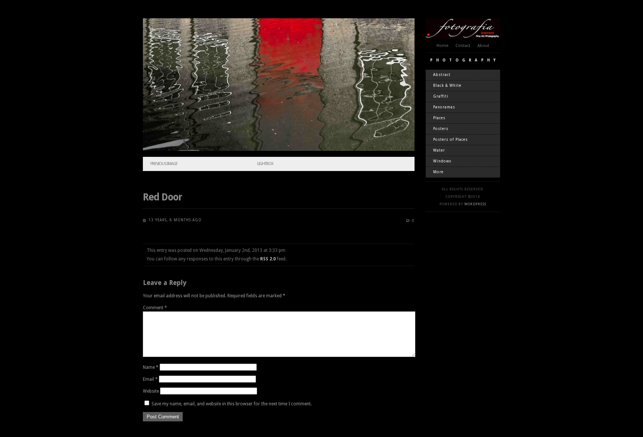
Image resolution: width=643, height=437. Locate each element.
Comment (155, 307)
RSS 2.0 (268, 259)
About (483, 45)
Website (151, 391)
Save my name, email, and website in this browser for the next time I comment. (231, 403)
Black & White (447, 85)
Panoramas (444, 107)
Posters (440, 129)
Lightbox (265, 163)
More (438, 172)
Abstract (442, 75)
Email (150, 379)
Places (439, 118)
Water (439, 150)
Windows (442, 161)
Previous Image (163, 163)
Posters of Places (450, 139)
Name (151, 367)
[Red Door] (279, 149)
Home (442, 45)
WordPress (475, 204)
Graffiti (440, 96)
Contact (462, 45)
